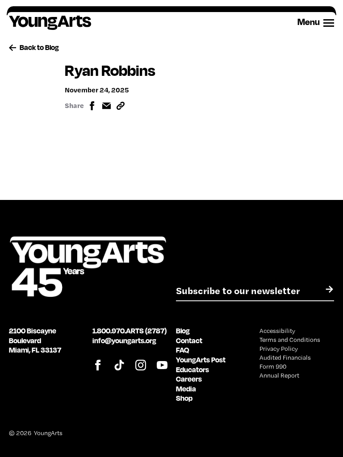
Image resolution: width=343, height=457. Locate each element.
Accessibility (277, 330)
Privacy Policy (278, 348)
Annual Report (279, 375)
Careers (189, 378)
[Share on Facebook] (92, 105)
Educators (192, 369)
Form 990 (272, 366)
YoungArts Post (201, 359)
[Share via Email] (106, 105)
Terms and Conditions (289, 339)
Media (186, 388)
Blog (183, 330)
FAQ (182, 349)
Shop (184, 398)
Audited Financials (285, 357)
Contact (189, 340)
